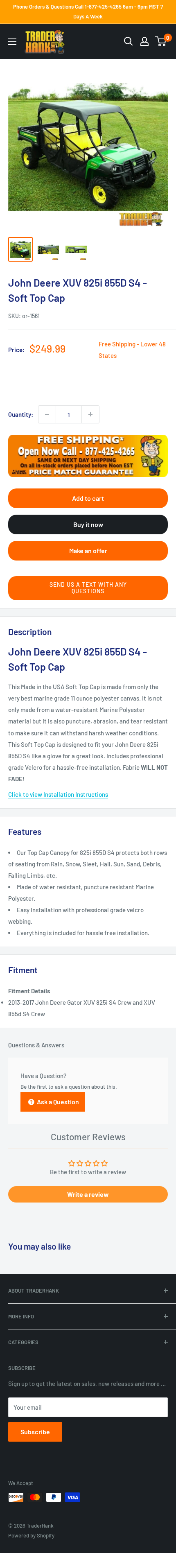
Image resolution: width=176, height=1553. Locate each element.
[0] (161, 41)
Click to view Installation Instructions (58, 794)
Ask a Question (57, 1101)
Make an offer (88, 550)
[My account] (144, 41)
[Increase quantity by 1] (90, 414)
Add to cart (88, 498)
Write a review (88, 1194)
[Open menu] (12, 41)
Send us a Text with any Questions (88, 588)
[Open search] (128, 41)
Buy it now (88, 524)
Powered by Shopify (31, 1535)
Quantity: (20, 414)
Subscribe (35, 1431)
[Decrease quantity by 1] (47, 414)
